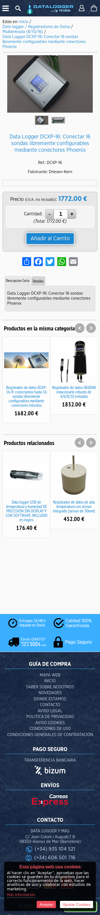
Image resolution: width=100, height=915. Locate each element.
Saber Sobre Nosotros (50, 687)
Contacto (50, 705)
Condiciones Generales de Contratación (50, 735)
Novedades (50, 693)
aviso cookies (50, 723)
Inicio (50, 681)
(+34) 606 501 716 (55, 857)
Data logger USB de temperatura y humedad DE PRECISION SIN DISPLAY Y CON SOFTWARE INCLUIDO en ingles (27, 510)
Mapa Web (50, 675)
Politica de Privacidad (50, 717)
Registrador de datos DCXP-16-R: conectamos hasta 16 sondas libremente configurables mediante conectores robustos (26, 396)
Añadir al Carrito (50, 238)
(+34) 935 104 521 (55, 849)
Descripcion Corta (17, 280)
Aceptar (46, 904)
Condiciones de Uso (50, 729)
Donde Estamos (50, 699)
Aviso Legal (50, 711)
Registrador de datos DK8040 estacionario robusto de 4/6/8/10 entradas (74, 392)
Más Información (21, 895)
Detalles (38, 281)
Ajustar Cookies (76, 904)
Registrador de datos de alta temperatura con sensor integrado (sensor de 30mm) (74, 506)
